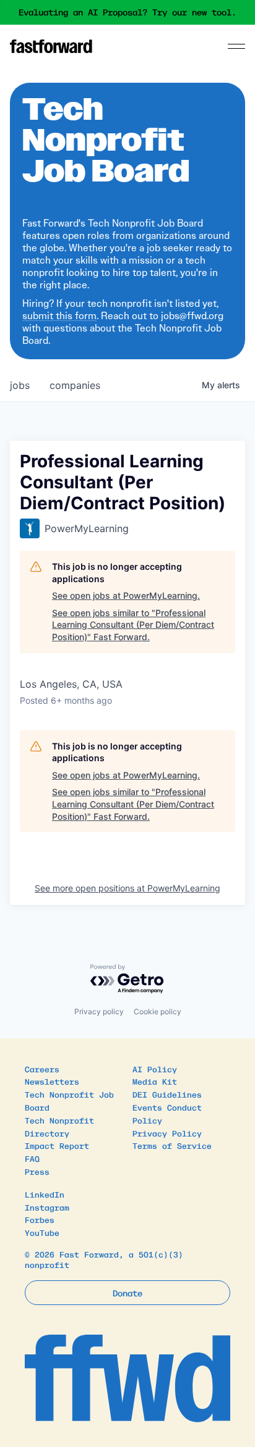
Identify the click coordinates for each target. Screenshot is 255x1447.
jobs (20, 385)
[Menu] (236, 46)
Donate (127, 1292)
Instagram (47, 1207)
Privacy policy (99, 1011)
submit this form (59, 315)
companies (75, 385)
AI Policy (154, 1069)
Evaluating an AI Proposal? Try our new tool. (127, 12)
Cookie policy (157, 1011)
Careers (42, 1069)
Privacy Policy (167, 1133)
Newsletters (52, 1081)
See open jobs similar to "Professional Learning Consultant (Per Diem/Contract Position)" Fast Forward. (133, 624)
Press (37, 1171)
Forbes (39, 1219)
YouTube (42, 1232)
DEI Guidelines (167, 1094)
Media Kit (154, 1081)
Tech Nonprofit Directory (59, 1126)
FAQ (32, 1158)
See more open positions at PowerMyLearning (127, 888)
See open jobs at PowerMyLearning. (126, 595)
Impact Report (57, 1145)
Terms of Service (172, 1145)
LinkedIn (44, 1194)
